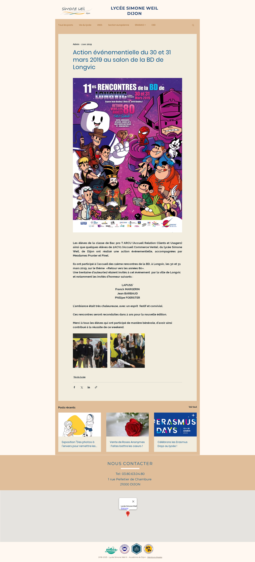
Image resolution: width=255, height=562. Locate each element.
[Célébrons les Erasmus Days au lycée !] (175, 424)
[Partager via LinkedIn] (88, 387)
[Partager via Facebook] (74, 387)
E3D (154, 25)
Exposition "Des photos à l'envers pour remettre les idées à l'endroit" (79, 444)
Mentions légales (154, 557)
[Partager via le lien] (96, 387)
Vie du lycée (85, 25)
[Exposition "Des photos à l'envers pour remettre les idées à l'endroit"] (79, 424)
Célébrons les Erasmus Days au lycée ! (173, 444)
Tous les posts (65, 25)
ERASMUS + (140, 25)
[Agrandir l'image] (90, 350)
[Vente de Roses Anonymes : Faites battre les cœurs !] (127, 424)
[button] (193, 25)
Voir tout (193, 407)
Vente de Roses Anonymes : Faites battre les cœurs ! (127, 444)
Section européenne (118, 25)
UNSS (99, 25)
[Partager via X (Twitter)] (81, 387)
